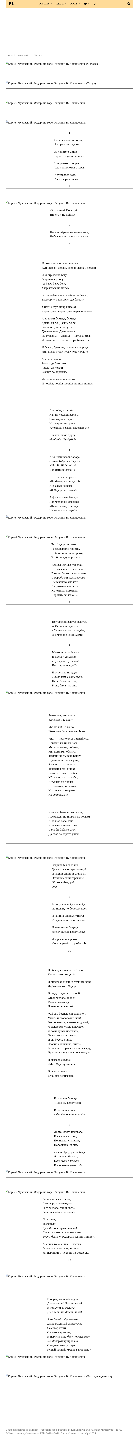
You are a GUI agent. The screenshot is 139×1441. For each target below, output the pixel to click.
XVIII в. (44, 3)
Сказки (38, 54)
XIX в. (60, 3)
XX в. (74, 3)
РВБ (11, 3)
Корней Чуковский (17, 54)
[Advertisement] (69, 29)
